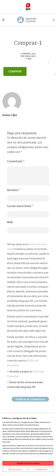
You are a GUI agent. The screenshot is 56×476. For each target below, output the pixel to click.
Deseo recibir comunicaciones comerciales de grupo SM (25, 384)
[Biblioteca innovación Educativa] (28, 6)
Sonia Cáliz (30, 56)
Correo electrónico (20, 206)
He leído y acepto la (25, 374)
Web (10, 222)
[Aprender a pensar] (27, 20)
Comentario (15, 161)
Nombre (13, 190)
